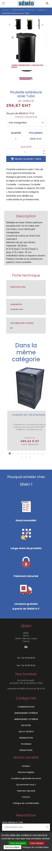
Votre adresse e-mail (12, 822)
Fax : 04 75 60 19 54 (26, 665)
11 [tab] (26, 457)
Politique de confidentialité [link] (36, 847)
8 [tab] (38, 453)
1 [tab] (9, 453)
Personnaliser (12, 847)
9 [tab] (42, 453)
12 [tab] (30, 457)
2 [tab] (13, 453)
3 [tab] (17, 453)
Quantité (26, 146)
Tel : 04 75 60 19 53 (26, 658)
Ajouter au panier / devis (26, 159)
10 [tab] (22, 457)
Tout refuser (36, 843)
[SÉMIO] (26, 3)
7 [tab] (34, 453)
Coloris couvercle (26, 116)
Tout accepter (18, 843)
